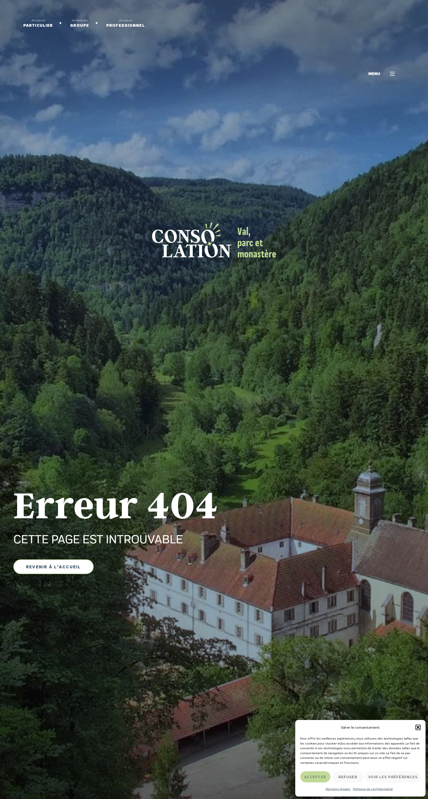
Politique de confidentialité (373, 789)
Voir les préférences (393, 777)
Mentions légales (338, 789)
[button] (418, 727)
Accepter (315, 777)
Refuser (348, 777)
